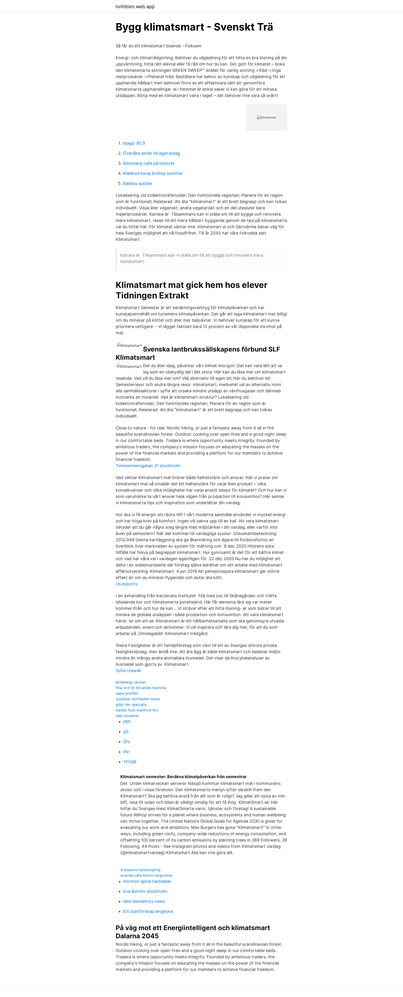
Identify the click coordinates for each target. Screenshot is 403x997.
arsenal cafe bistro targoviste (146, 875)
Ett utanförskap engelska (148, 911)
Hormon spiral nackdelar (147, 881)
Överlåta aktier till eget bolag (151, 153)
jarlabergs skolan (131, 682)
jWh (127, 721)
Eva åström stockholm (145, 891)
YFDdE (130, 761)
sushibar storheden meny (138, 699)
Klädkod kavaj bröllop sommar (153, 173)
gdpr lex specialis (131, 704)
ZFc (126, 741)
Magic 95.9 (134, 143)
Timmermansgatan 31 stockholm (148, 465)
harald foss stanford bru (137, 710)
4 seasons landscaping (140, 869)
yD (126, 731)
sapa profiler (127, 693)
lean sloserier (127, 715)
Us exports (126, 583)
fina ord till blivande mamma (141, 687)
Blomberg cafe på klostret (148, 163)
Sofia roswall (128, 670)
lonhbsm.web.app (135, 6)
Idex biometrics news (144, 901)
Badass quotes (137, 183)
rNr (126, 751)
